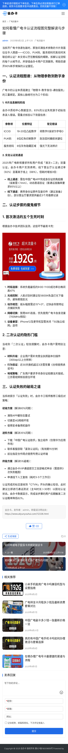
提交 (34, 731)
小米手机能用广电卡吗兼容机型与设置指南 (45, 586)
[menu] (63, 13)
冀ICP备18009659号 (44, 748)
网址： (9, 716)
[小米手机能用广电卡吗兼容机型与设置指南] (12, 589)
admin (5, 40)
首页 (4, 21)
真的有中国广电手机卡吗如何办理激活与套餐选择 (45, 640)
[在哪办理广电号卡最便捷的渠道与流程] (12, 661)
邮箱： (10, 708)
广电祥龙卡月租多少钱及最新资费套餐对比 (45, 604)
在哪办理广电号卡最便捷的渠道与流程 (45, 658)
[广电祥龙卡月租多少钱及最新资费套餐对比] (12, 607)
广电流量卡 (40, 40)
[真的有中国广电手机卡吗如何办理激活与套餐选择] (12, 643)
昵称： (10, 701)
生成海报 (11, 536)
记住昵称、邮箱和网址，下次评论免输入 (26, 723)
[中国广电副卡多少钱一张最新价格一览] (12, 625)
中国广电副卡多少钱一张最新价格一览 (45, 622)
